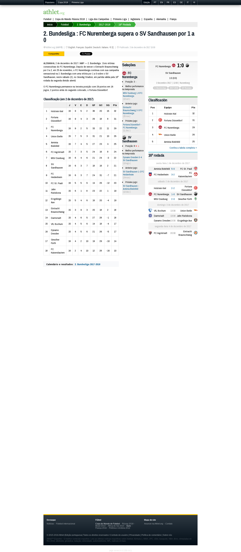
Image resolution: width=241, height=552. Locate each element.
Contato (168, 524)
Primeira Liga (78, 2)
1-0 (173, 194)
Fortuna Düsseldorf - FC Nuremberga (132, 126)
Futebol (47, 19)
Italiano (105, 47)
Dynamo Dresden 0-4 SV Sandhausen (132, 159)
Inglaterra (135, 19)
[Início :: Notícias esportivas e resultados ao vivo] (54, 12)
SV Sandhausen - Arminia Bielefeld (131, 187)
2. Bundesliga (84, 24)
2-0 (173, 199)
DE (181, 2)
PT (155, 2)
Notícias (50, 524)
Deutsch (97, 47)
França (173, 19)
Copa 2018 (63, 2)
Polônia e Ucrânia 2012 (119, 528)
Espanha (148, 19)
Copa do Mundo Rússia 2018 (70, 19)
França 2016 (101, 528)
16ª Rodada (125, 24)
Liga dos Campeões (99, 19)
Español (88, 47)
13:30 (172, 210)
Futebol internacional (65, 524)
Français (80, 47)
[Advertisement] (120, 302)
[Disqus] (120, 366)
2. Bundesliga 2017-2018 (87, 264)
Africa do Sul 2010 (116, 526)
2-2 (173, 188)
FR (168, 2)
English (71, 47)
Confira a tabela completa (182, 147)
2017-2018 (104, 24)
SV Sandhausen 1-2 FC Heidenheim (133, 173)
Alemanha (161, 19)
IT (188, 2)
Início (50, 24)
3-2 (173, 174)
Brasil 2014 (100, 526)
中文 (111, 47)
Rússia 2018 (127, 524)
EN (161, 2)
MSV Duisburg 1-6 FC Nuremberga (132, 94)
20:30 (172, 233)
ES (174, 2)
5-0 (173, 168)
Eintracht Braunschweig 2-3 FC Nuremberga (132, 110)
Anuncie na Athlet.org (153, 524)
